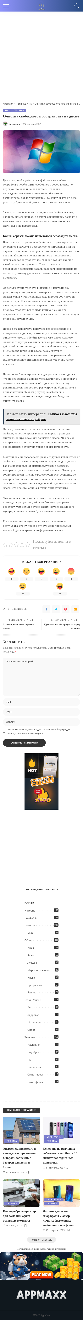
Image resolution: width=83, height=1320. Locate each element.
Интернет (30, 910)
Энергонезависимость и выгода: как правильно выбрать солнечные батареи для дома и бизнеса (19, 1157)
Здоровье (33, 1014)
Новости (30, 925)
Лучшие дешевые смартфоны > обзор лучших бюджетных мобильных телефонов (58, 1218)
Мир (30, 932)
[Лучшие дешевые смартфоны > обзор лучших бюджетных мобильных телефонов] (61, 1193)
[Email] (75, 609)
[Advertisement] (41, 54)
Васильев (14, 124)
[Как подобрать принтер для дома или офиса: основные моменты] (21, 1193)
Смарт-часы (35, 1074)
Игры (30, 947)
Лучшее (32, 962)
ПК (6, 110)
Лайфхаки (31, 917)
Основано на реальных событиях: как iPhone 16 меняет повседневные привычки (60, 1155)
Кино (30, 955)
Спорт (31, 1029)
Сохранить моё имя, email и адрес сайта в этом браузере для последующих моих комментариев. (38, 731)
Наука (31, 977)
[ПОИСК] (76, 6)
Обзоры (29, 940)
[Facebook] (46, 609)
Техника (19, 110)
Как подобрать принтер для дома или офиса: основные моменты (19, 1216)
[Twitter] (56, 609)
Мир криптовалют (38, 970)
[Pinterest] (65, 609)
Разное (31, 992)
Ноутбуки (33, 1052)
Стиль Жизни (33, 999)
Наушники (33, 1044)
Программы (34, 985)
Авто (30, 1007)
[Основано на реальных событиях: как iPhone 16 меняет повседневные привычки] (61, 1130)
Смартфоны (35, 1082)
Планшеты (34, 1067)
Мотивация (34, 1022)
